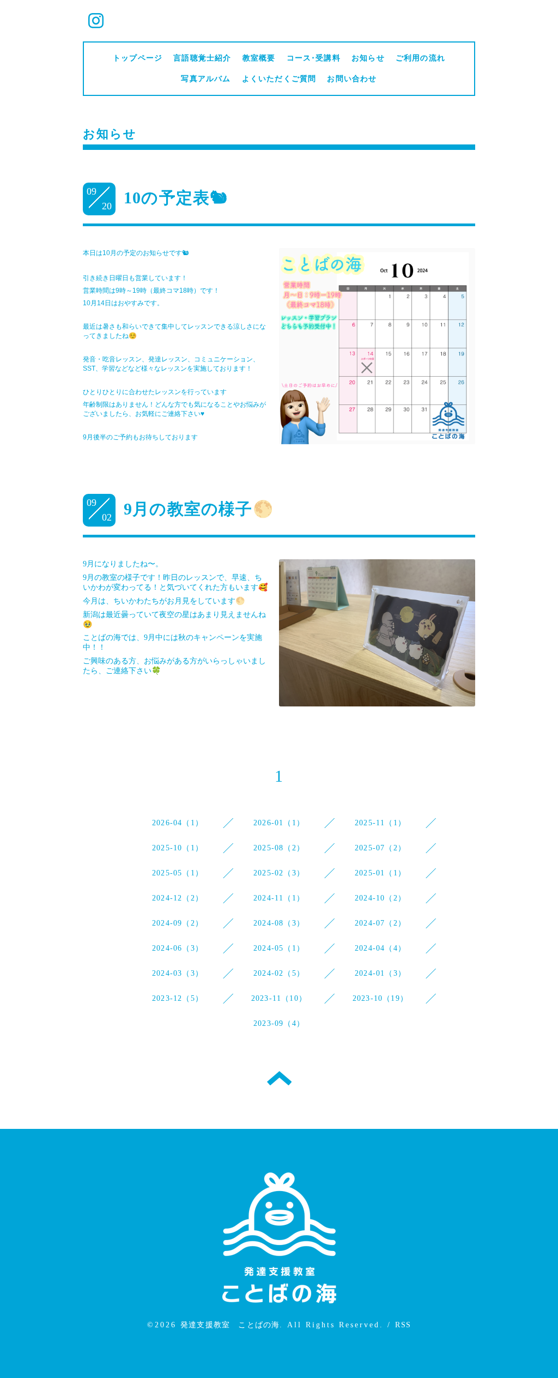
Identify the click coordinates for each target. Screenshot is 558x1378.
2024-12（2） (177, 898)
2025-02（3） (279, 873)
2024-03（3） (177, 973)
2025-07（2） (380, 848)
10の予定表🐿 (175, 198)
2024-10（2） (380, 898)
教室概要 (259, 58)
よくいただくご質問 (279, 79)
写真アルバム (206, 79)
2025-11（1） (380, 823)
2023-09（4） (279, 1023)
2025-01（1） (380, 873)
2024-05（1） (279, 948)
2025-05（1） (177, 873)
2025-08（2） (279, 848)
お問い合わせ (352, 79)
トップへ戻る (279, 1078)
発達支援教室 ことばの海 (230, 1325)
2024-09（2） (177, 923)
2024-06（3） (177, 948)
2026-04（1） (177, 823)
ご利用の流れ (420, 58)
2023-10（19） (380, 998)
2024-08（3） (279, 923)
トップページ (137, 58)
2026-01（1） (279, 823)
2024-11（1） (279, 898)
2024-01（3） (380, 973)
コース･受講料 (314, 58)
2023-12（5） (177, 998)
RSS (403, 1325)
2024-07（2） (380, 923)
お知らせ (368, 58)
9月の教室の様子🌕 (199, 509)
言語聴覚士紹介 (202, 58)
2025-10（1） (177, 848)
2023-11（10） (279, 998)
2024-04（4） (380, 948)
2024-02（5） (279, 973)
